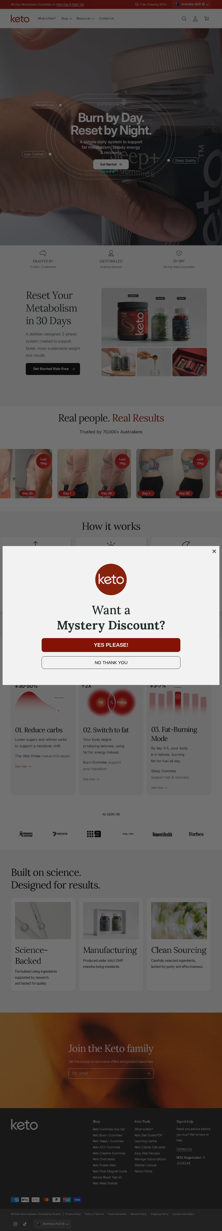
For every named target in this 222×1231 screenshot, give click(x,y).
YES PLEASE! (111, 645)
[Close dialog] (214, 551)
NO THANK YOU (111, 662)
